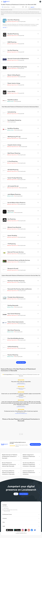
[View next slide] (22, 434)
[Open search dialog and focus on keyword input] (2, 7)
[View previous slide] (20, 434)
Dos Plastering (21, 397)
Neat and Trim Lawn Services (21, 406)
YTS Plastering (21, 389)
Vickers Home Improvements (21, 383)
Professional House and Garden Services (21, 413)
